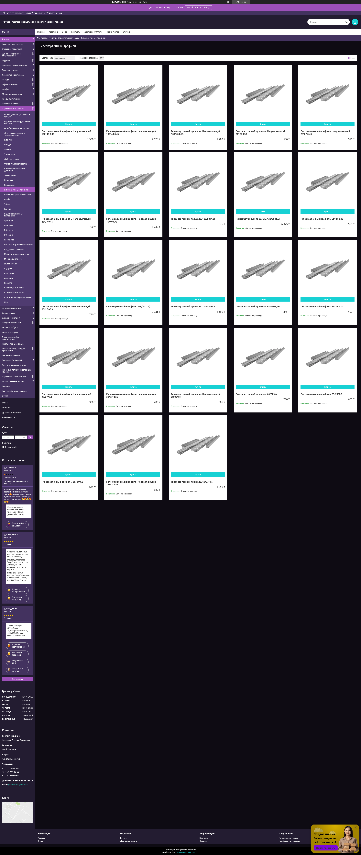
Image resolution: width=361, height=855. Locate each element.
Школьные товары (10, 104)
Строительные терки (14, 292)
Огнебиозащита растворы (16, 128)
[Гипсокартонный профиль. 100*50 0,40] (198, 269)
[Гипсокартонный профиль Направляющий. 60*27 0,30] (68, 269)
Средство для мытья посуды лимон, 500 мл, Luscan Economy (18, 554)
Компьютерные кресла (13, 344)
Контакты (75, 32)
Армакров (8, 220)
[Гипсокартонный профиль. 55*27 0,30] (327, 269)
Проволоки (9, 185)
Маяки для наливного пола (16, 254)
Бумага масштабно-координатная (11, 338)
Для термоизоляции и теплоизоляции (14, 134)
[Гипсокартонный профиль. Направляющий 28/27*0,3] (68, 357)
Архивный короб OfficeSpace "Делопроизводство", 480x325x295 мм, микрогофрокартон (17, 631)
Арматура (8, 278)
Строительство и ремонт (14, 377)
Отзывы (6, 407)
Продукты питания (11, 99)
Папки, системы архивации (14, 65)
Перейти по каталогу (198, 7)
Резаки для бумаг (10, 327)
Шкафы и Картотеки (11, 323)
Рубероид (8, 235)
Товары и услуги (48, 38)
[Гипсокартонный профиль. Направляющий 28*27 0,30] (263, 94)
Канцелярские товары (12, 44)
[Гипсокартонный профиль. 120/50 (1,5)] (263, 181)
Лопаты (7, 149)
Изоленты (9, 240)
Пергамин (8, 225)
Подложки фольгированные (17, 194)
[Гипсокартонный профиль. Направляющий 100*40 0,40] (68, 94)
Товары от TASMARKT (12, 360)
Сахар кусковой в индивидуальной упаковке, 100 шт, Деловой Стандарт (16, 511)
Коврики (6, 386)
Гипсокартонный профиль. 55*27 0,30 (322, 306)
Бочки (5, 396)
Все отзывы (17, 679)
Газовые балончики (11, 355)
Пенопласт (9, 180)
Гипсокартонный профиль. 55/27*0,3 (62, 481)
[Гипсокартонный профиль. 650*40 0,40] (263, 269)
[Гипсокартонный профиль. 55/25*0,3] (327, 357)
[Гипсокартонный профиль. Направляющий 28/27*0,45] (133, 444)
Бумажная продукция (12, 49)
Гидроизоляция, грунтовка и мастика (17, 122)
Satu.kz (193, 850)
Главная (41, 32)
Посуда (5, 80)
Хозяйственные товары (13, 75)
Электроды (9, 154)
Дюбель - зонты (11, 159)
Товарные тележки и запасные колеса (16, 371)
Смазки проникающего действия (14, 170)
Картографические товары (14, 391)
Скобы (7, 199)
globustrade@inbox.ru (18, 784)
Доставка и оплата (11, 412)
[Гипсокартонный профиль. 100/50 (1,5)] (198, 181)
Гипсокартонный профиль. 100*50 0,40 (193, 306)
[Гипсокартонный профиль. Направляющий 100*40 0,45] (198, 94)
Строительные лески (14, 288)
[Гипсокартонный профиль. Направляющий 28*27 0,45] (68, 181)
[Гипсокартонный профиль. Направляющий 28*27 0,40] (327, 94)
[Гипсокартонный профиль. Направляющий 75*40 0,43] (133, 181)
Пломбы (8, 140)
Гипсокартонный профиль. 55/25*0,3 (321, 394)
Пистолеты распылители (14, 365)
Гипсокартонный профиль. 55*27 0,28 (322, 219)
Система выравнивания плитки (18, 244)
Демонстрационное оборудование (11, 55)
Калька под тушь (10, 332)
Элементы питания (11, 318)
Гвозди (7, 145)
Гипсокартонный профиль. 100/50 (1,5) (193, 219)
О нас (64, 32)
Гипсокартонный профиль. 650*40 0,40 (257, 306)
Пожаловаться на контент (188, 852)
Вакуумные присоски (14, 249)
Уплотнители (10, 264)
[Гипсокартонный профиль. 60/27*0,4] (263, 357)
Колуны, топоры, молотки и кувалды (17, 116)
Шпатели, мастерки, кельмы (17, 297)
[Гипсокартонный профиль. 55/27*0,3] (68, 444)
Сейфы (5, 89)
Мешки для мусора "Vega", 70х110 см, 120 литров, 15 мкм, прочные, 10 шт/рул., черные (17, 565)
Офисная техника (10, 84)
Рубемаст (8, 230)
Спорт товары (8, 313)
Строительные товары (68, 38)
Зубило (7, 204)
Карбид (7, 209)
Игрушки (6, 60)
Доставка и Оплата (93, 32)
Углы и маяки (10, 175)
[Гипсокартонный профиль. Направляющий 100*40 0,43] (133, 94)
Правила (8, 283)
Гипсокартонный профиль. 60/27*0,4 (256, 394)
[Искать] (346, 22)
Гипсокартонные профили (16, 190)
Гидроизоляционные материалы (14, 215)
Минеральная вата (13, 259)
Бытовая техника (10, 70)
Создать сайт (132, 2)
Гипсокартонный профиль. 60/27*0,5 (192, 481)
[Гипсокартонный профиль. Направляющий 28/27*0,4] (198, 357)
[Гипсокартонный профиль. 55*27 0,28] (327, 181)
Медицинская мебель (12, 94)
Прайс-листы (113, 32)
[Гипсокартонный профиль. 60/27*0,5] (198, 444)
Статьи (126, 32)
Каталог (52, 32)
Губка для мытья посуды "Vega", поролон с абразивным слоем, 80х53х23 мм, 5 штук (18, 576)
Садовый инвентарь (11, 308)
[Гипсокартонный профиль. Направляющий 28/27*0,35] (133, 357)
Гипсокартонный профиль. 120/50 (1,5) (258, 219)
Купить (68, 124)
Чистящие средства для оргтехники (13, 350)
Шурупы (8, 268)
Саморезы (9, 273)
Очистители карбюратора (16, 164)
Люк (6, 302)
